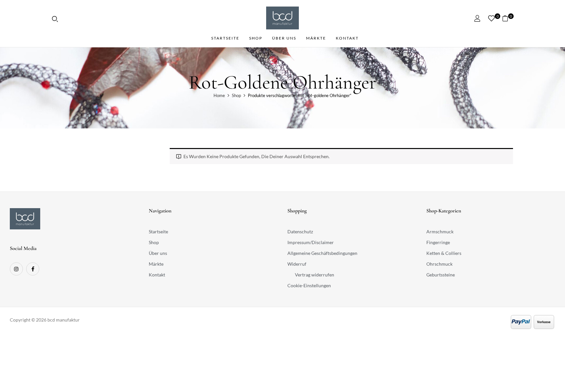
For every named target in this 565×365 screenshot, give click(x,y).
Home (219, 95)
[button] (507, 18)
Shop (236, 95)
